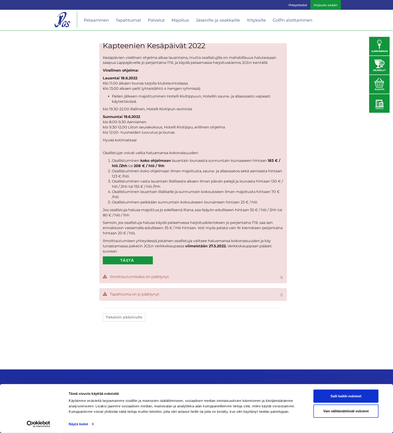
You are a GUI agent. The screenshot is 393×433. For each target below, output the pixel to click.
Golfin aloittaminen (292, 20)
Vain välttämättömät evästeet (346, 411)
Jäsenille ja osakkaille (218, 20)
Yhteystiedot (297, 5)
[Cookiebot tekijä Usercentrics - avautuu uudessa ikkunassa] (38, 424)
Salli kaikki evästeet (345, 396)
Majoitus (180, 20)
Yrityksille (256, 20)
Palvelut (156, 20)
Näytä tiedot (78, 424)
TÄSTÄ (127, 260)
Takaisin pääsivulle (124, 317)
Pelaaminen (96, 20)
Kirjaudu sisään (326, 5)
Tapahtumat (128, 20)
